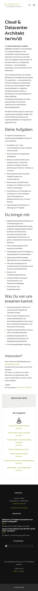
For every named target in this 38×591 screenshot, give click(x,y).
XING (15, 571)
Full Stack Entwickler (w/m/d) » (19, 449)
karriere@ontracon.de (12, 364)
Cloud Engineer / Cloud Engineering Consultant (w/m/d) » (19, 442)
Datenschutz (23, 508)
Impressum (14, 508)
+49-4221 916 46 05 (24, 387)
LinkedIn (21, 571)
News (4, 523)
